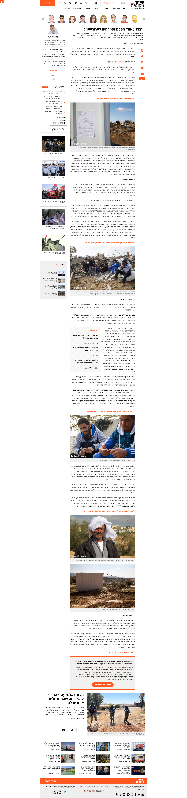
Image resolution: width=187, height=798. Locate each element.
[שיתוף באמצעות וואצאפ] (142, 62)
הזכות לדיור (60, 117)
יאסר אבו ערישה (134, 43)
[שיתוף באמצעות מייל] (142, 68)
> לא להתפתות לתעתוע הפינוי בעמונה (122, 652)
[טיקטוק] (76, 3)
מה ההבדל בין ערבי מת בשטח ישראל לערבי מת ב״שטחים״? (85, 336)
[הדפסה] (142, 74)
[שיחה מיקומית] (140, 781)
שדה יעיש (127, 761)
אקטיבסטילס (93, 368)
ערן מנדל (86, 791)
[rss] (117, 794)
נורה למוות (121, 62)
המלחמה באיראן (118, 8)
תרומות (102, 786)
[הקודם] (144, 18)
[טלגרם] (70, 3)
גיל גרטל (92, 749)
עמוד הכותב (53, 70)
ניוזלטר (97, 786)
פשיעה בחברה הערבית (72, 8)
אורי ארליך (57, 773)
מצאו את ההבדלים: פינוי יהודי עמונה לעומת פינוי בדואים (85, 349)
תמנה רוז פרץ (80, 718)
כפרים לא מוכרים (58, 122)
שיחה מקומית (93, 343)
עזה (87, 8)
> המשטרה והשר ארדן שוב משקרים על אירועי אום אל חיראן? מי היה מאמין (110, 243)
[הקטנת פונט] (140, 79)
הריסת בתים (60, 120)
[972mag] (56, 792)
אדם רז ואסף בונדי (90, 773)
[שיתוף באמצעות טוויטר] (142, 56)
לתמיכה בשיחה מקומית (103, 685)
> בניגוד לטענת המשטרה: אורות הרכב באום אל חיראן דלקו (115, 99)
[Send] (96, 3)
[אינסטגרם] (86, 3)
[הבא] (43, 18)
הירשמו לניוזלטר (108, 3)
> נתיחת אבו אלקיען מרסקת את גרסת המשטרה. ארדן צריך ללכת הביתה (111, 411)
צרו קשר (82, 786)
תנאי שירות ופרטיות (90, 786)
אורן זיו (58, 749)
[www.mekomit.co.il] (61, 273)
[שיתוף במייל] (63, 730)
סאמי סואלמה (91, 761)
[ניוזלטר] (143, 794)
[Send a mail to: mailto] (53, 79)
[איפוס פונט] (141, 79)
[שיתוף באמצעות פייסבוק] (142, 50)
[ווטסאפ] (81, 3)
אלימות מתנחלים (100, 8)
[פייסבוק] (59, 3)
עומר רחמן (57, 761)
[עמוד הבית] (137, 4)
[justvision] (65, 792)
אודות (123, 3)
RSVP (93, 791)
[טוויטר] (65, 3)
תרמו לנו (47, 3)
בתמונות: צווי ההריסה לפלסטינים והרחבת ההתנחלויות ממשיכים (86, 361)
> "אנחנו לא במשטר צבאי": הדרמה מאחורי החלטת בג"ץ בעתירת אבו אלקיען (109, 511)
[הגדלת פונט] (143, 79)
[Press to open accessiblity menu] (2, 2)
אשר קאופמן (126, 749)
